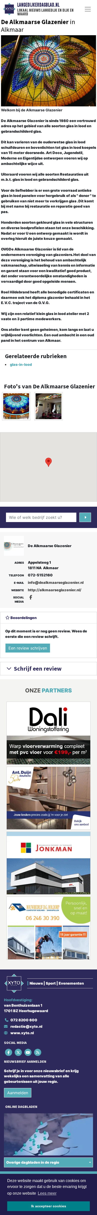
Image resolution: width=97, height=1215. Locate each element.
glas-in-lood (21, 364)
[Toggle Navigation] (88, 9)
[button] (48, 462)
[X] (18, 1052)
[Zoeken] (85, 517)
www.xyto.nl (22, 1033)
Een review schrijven (27, 648)
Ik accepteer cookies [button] (48, 1206)
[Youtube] (28, 1052)
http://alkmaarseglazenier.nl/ (54, 590)
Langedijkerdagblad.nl (38, 4)
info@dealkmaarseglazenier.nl (56, 582)
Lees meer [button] (47, 1193)
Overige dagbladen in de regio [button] (32, 1162)
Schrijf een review (37, 668)
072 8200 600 (23, 1020)
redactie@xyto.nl (26, 1026)
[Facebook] (9, 1052)
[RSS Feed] (38, 1052)
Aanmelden (17, 1092)
